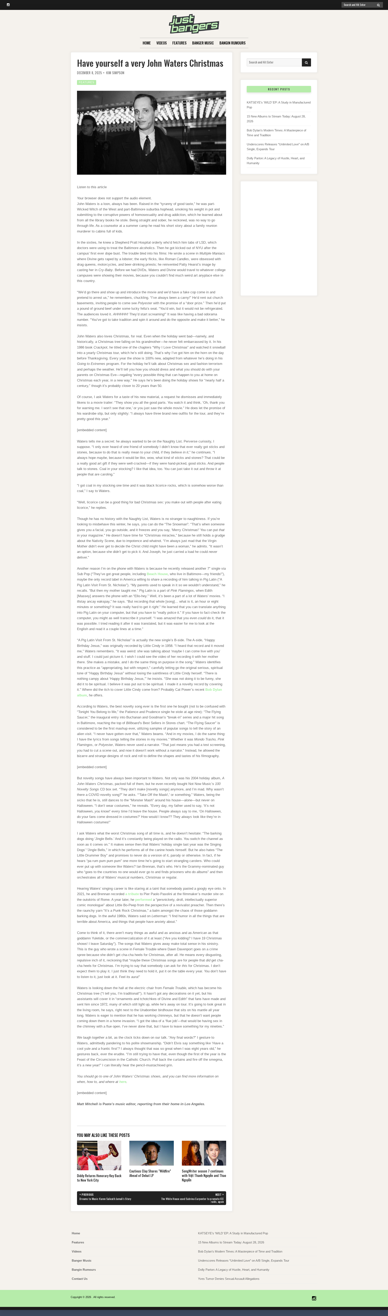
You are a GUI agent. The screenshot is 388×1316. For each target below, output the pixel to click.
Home (147, 42)
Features (179, 42)
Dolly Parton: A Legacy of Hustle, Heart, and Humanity (233, 1269)
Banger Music (203, 42)
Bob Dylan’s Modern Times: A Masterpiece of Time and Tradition (240, 1251)
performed (143, 900)
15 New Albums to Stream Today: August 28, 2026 (231, 1242)
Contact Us (80, 1278)
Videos (161, 42)
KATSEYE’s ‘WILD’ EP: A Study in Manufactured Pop (233, 1233)
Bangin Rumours (232, 42)
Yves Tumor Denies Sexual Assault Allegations (228, 1278)
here (122, 1082)
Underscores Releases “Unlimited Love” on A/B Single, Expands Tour (243, 1260)
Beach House (157, 574)
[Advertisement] (279, 242)
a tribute (132, 894)
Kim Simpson (115, 72)
